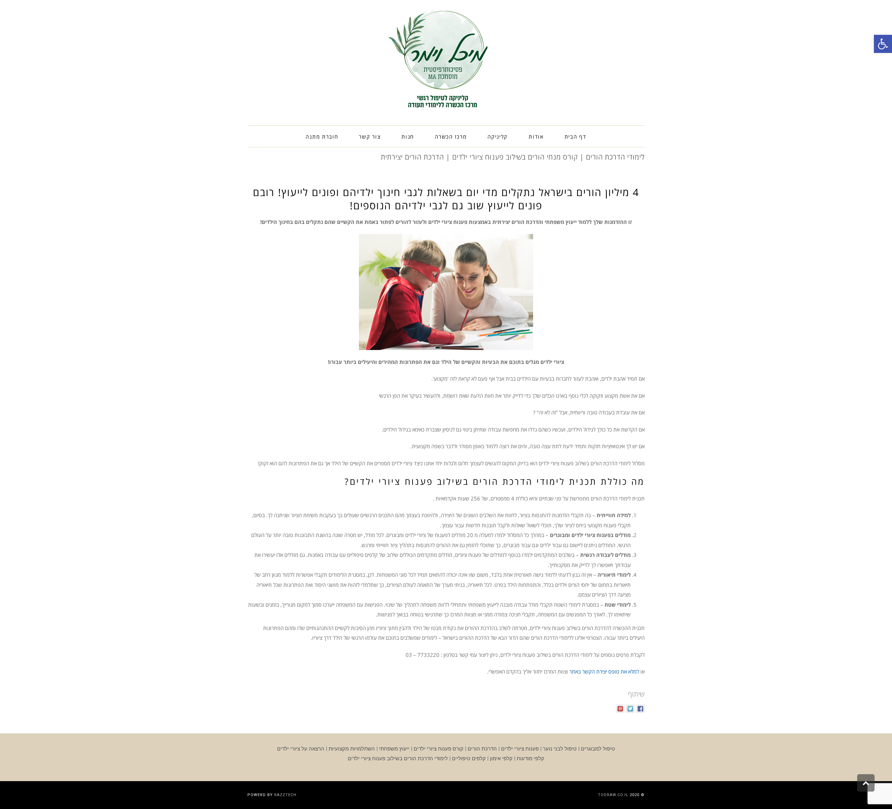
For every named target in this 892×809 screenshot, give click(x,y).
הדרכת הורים (482, 749)
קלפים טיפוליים (469, 758)
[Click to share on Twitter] (630, 709)
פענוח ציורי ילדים (520, 749)
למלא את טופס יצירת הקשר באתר (604, 671)
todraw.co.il (613, 795)
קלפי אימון (501, 758)
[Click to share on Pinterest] (620, 709)
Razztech (285, 795)
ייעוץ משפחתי (394, 749)
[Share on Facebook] (640, 709)
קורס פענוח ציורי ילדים (438, 749)
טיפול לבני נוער (560, 749)
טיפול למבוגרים (598, 749)
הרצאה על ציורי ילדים (300, 749)
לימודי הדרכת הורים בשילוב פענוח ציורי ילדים (398, 758)
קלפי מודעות (530, 758)
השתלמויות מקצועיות (352, 749)
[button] (883, 44)
